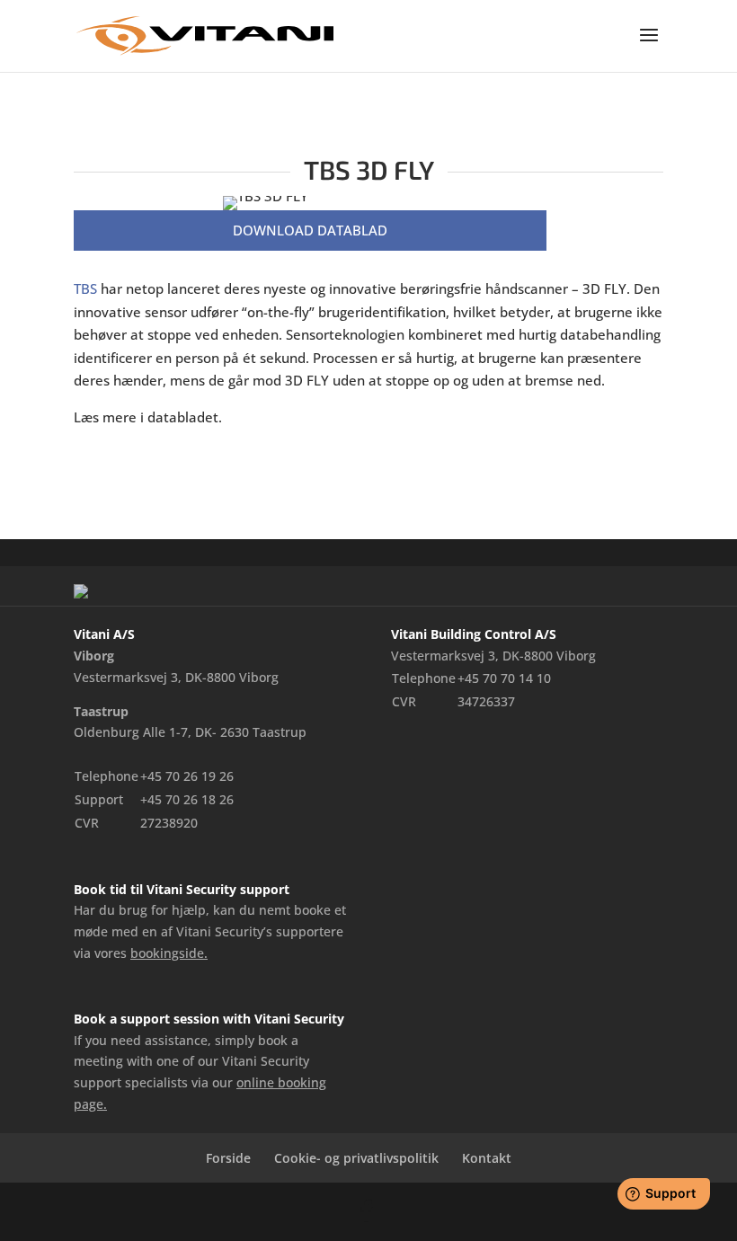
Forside (228, 1157)
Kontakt (486, 1157)
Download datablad (310, 230)
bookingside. (169, 953)
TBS (85, 288)
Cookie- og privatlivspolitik (356, 1157)
